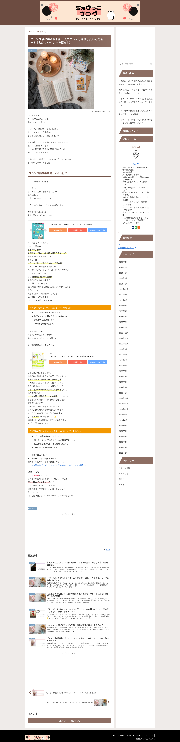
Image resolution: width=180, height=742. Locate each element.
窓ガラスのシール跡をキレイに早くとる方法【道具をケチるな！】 (135, 91)
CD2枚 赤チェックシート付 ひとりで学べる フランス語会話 (71, 224)
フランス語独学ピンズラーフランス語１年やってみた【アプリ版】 (56, 465)
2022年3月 (123, 382)
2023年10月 (124, 289)
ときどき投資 (124, 468)
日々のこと (32, 508)
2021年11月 (124, 404)
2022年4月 (123, 376)
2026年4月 (123, 262)
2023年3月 (123, 317)
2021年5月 (123, 437)
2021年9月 (123, 415)
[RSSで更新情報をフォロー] (139, 227)
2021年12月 (124, 398)
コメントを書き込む (69, 721)
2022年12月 (124, 333)
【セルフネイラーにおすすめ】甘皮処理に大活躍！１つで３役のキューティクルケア (135, 102)
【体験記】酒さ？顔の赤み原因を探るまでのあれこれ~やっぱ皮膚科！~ (135, 82)
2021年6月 (123, 431)
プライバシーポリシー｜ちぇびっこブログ (139, 735)
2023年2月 (123, 322)
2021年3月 (123, 447)
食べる (121, 485)
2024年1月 (123, 284)
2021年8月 (123, 420)
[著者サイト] (133, 227)
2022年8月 (123, 355)
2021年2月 (123, 453)
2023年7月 (123, 295)
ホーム (113, 735)
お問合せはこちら (126, 248)
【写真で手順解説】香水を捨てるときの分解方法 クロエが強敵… (135, 112)
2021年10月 (124, 409)
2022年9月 (123, 349)
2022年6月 (123, 366)
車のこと (122, 479)
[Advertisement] (69, 530)
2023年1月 (123, 327)
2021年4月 (123, 442)
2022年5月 (123, 371)
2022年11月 (124, 338)
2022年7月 (123, 360)
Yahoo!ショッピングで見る (97, 230)
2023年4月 (123, 311)
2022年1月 (123, 393)
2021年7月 (123, 426)
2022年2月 (123, 387)
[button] (151, 64)
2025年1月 (123, 267)
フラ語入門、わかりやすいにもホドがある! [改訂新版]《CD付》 (72, 356)
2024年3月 (123, 278)
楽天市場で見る (77, 230)
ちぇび (136, 164)
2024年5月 (123, 273)
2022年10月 (124, 344)
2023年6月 (123, 300)
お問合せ (121, 735)
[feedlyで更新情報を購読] (136, 227)
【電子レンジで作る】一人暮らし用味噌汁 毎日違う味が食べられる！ (135, 121)
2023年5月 (123, 306)
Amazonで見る (58, 230)
